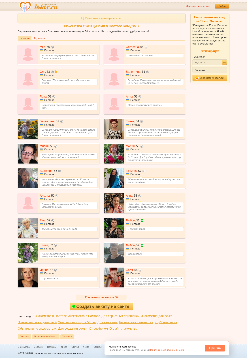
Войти (222, 6)
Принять (215, 348)
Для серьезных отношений (120, 316)
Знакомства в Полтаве (51, 316)
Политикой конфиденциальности (166, 350)
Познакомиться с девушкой (37, 322)
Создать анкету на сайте (102, 306)
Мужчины (39, 38)
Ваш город (198, 57)
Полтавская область (46, 336)
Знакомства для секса (156, 316)
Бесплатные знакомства (136, 322)
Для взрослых (107, 322)
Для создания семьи (73, 328)
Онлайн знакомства (123, 328)
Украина (67, 336)
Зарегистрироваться (198, 6)
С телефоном (98, 328)
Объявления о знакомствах (37, 328)
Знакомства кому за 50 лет (77, 322)
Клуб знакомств (166, 322)
